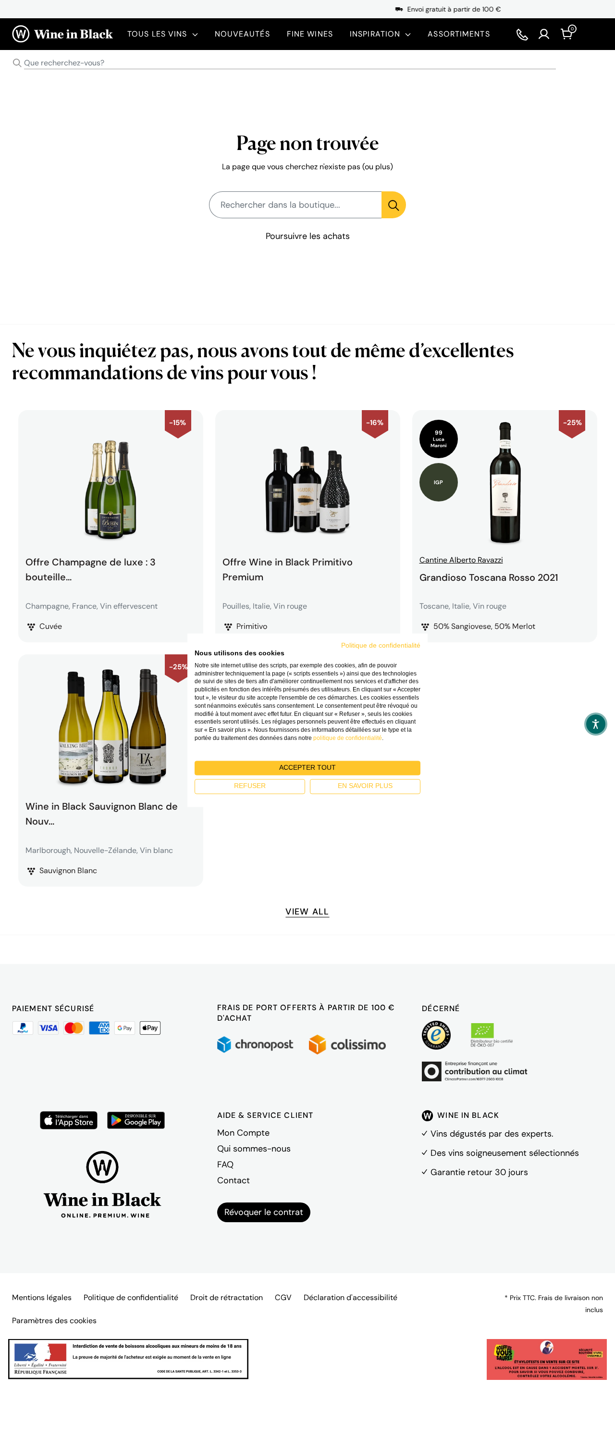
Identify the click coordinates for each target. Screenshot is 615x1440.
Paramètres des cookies (54, 1320)
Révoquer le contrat (263, 1212)
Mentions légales (42, 1297)
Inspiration (375, 34)
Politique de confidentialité (131, 1297)
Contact (233, 1180)
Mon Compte (243, 1133)
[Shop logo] (62, 34)
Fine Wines (310, 34)
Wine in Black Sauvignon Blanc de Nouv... (101, 812)
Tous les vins (157, 34)
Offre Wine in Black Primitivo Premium (287, 568)
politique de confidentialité (347, 738)
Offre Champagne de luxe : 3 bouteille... (90, 568)
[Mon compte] (544, 34)
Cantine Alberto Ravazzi (461, 560)
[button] (595, 724)
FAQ (225, 1164)
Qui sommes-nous (254, 1148)
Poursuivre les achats (308, 236)
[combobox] (307, 63)
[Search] (17, 63)
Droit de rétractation (226, 1297)
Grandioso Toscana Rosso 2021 (488, 577)
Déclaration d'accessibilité (350, 1297)
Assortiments (459, 34)
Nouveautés (242, 34)
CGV (283, 1297)
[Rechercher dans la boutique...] (393, 204)
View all (307, 911)
